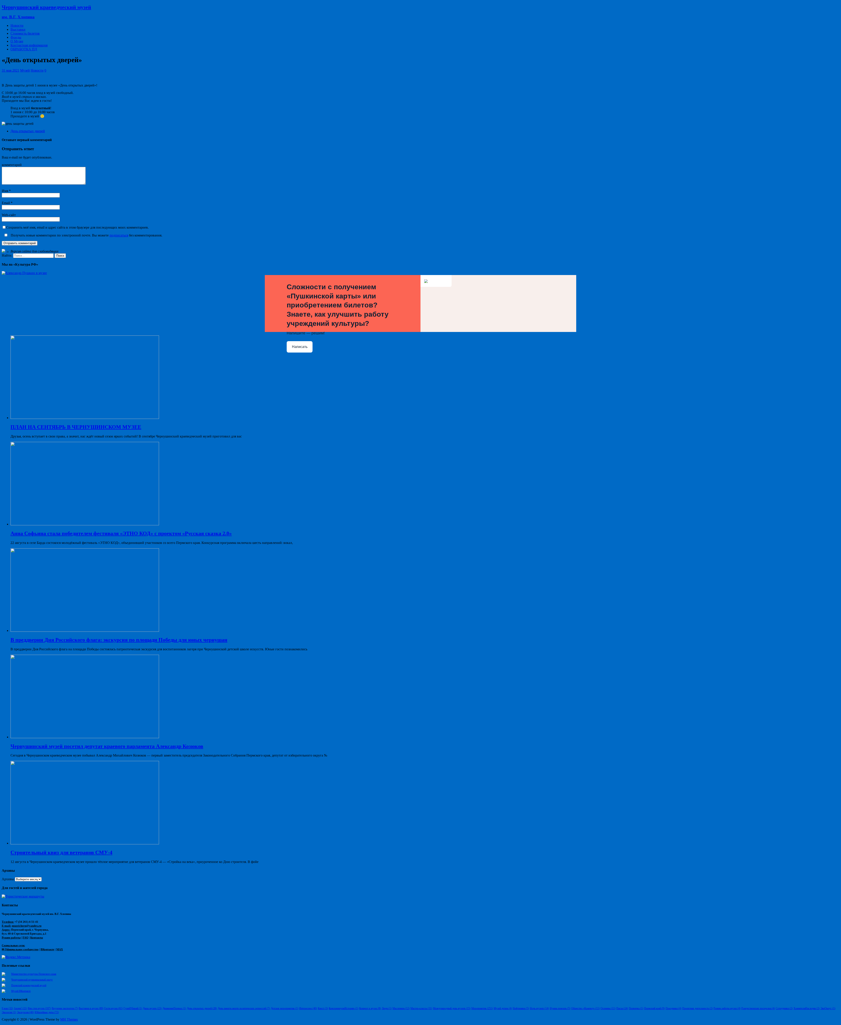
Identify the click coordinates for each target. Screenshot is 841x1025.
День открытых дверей (28, 131)
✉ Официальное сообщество (20, 949)
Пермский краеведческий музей (28, 985)
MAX (59, 949)
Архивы (8, 879)
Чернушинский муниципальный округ (32, 979)
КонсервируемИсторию (343, 1008)
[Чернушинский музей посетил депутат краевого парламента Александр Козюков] (85, 737)
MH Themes (69, 1019)
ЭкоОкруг (827, 1008)
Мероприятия (482, 1008)
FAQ (25, 937)
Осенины (608, 1008)
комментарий (12, 165)
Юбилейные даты (47, 1012)
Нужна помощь (560, 1008)
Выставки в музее (91, 1008)
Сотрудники (784, 1008)
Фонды (16, 37)
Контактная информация (29, 45)
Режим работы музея (727, 1008)
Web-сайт (9, 215)
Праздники (673, 1008)
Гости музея (113, 1008)
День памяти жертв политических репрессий (244, 1008)
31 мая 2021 (10, 70)
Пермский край (654, 1008)
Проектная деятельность (697, 1008)
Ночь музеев (539, 1008)
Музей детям (503, 1008)
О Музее (17, 41)
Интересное (308, 1008)
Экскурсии (25, 1012)
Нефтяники (521, 1008)
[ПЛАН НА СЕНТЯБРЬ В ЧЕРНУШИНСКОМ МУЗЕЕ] (85, 418)
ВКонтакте (47, 949)
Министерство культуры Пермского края (33, 974)
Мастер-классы (421, 1008)
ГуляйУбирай (133, 1008)
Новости (17, 25)
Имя (5, 191)
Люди (387, 1008)
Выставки (18, 29)
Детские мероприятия (284, 1008)
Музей (25, 70)
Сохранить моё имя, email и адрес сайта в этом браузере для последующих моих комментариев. (77, 227)
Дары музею (152, 1008)
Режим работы (11, 937)
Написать (299, 347)
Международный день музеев (451, 1008)
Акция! (20, 1008)
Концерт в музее (370, 1008)
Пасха (622, 1008)
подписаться (119, 235)
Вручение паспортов (65, 1008)
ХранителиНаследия (806, 1008)
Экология (9, 1012)
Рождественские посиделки (758, 1008)
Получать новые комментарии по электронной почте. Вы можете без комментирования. (86, 235)
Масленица (401, 1008)
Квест (323, 1008)
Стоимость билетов (25, 33)
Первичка (636, 1008)
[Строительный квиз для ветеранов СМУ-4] (85, 843)
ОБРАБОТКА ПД (24, 49)
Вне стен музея (39, 1008)
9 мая (7, 1008)
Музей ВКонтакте (21, 991)
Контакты (36, 937)
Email (6, 203)
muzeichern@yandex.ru (26, 925)
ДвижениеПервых (174, 1008)
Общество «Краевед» (585, 1008)
